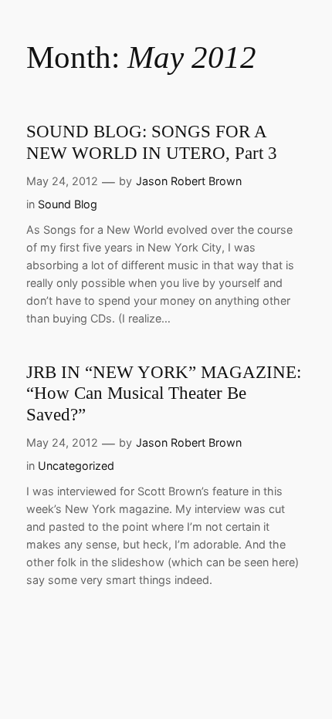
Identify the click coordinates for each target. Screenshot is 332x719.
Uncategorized (76, 465)
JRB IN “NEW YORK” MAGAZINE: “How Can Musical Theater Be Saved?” (163, 393)
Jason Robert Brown (189, 180)
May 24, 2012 (62, 180)
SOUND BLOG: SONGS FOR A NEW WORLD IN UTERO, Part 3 (151, 142)
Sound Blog (67, 204)
